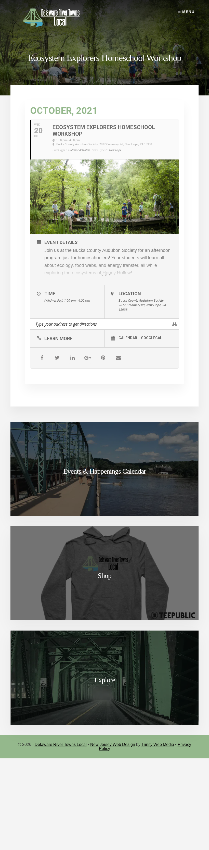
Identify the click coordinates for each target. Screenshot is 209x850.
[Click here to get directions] (175, 324)
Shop (104, 576)
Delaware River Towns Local (61, 744)
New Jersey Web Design (112, 744)
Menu (188, 12)
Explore (104, 680)
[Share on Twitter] (57, 357)
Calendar (128, 338)
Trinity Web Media (157, 744)
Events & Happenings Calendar (104, 471)
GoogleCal (151, 338)
